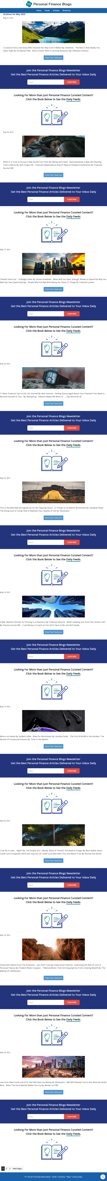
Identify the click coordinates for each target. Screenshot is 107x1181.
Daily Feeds (73, 99)
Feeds (54, 1177)
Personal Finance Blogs (42, 1177)
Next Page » (17, 1169)
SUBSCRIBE (71, 82)
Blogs (69, 1177)
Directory (61, 1177)
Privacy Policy (77, 1177)
